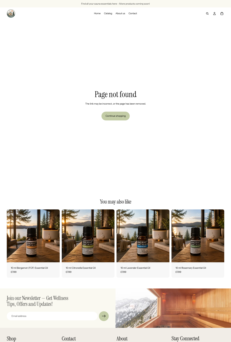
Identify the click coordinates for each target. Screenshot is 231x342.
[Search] (207, 13)
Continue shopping (116, 115)
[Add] (54, 257)
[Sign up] (104, 316)
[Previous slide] (122, 236)
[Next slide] (164, 236)
